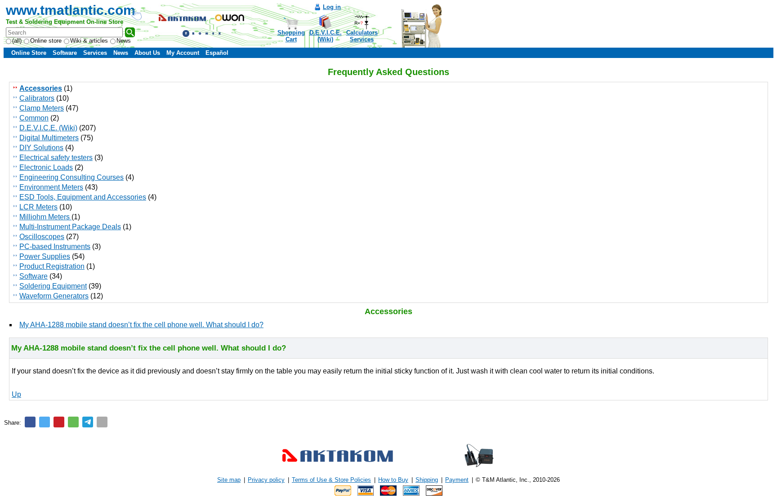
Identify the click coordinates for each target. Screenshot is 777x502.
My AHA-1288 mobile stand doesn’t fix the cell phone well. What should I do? (141, 325)
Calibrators (36, 98)
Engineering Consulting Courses (71, 177)
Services (95, 52)
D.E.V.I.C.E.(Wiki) (325, 36)
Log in (332, 7)
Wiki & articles (89, 40)
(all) (17, 40)
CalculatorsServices (362, 36)
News (123, 40)
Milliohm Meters (45, 217)
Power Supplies (44, 256)
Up (16, 394)
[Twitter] (44, 422)
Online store (46, 40)
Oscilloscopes (41, 236)
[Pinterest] (59, 422)
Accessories (40, 88)
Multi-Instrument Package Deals (70, 227)
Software (65, 52)
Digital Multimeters (49, 138)
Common (34, 118)
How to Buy (393, 479)
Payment (457, 479)
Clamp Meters (41, 108)
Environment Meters (51, 187)
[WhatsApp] (73, 422)
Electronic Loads (46, 167)
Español (216, 52)
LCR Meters (38, 207)
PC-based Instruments (54, 246)
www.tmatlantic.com (70, 10)
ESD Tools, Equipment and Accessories (82, 197)
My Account (182, 52)
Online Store (28, 52)
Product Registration (52, 266)
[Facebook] (30, 422)
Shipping (426, 479)
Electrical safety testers (56, 157)
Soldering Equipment (53, 286)
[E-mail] (102, 422)
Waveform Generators (54, 296)
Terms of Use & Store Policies (331, 479)
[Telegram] (87, 422)
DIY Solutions (41, 147)
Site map (229, 479)
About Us (147, 52)
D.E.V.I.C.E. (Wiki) (48, 128)
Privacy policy (266, 479)
